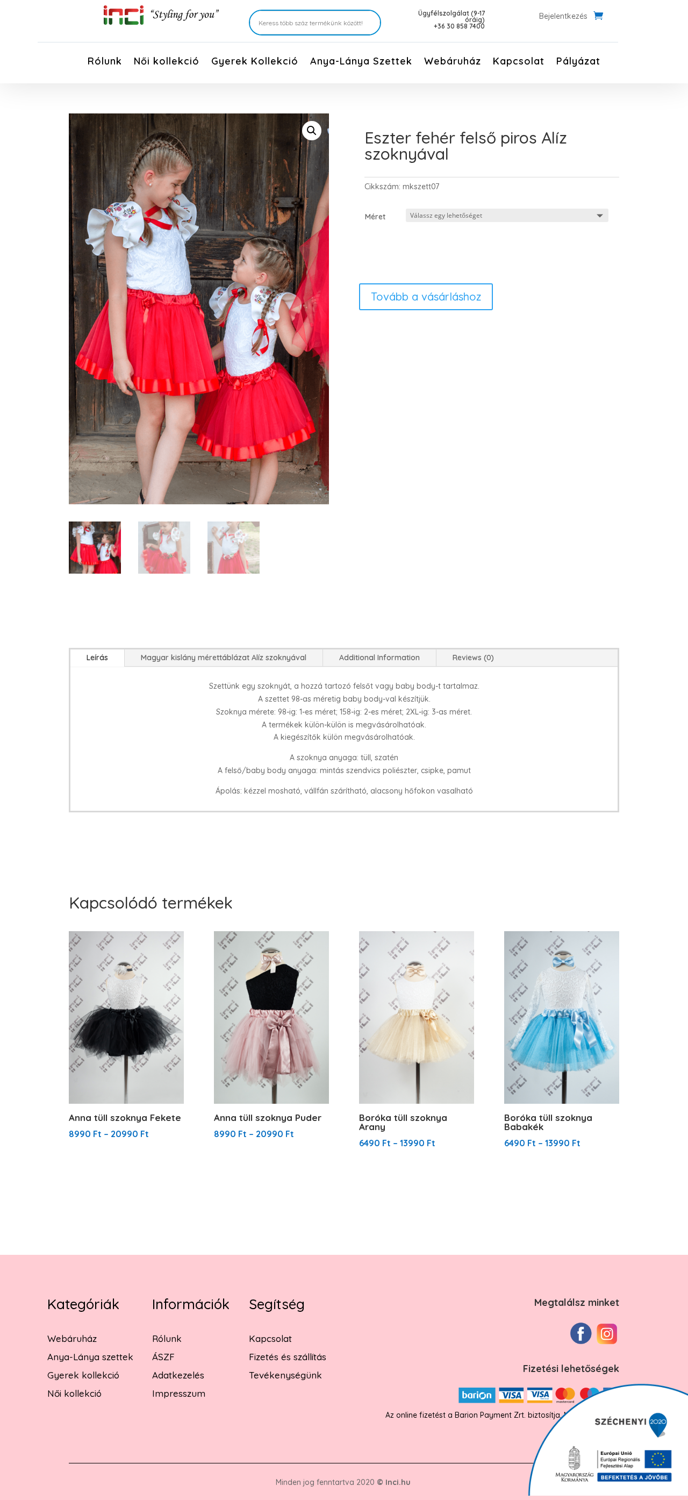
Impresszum (178, 1393)
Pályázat (578, 62)
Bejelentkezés (563, 16)
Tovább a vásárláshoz (426, 296)
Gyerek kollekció (83, 1375)
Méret (375, 217)
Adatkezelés (178, 1375)
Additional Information (379, 657)
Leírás (97, 657)
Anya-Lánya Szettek (361, 62)
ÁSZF (163, 1356)
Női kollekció (166, 62)
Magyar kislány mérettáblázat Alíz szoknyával (223, 657)
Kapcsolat (518, 62)
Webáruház (452, 62)
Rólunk (105, 62)
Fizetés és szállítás (287, 1356)
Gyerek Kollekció (254, 62)
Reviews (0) (473, 657)
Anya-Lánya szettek (90, 1356)
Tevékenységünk (285, 1375)
